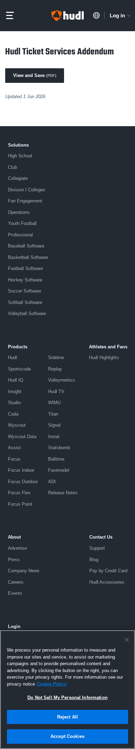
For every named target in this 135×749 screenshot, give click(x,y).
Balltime (56, 459)
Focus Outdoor (23, 481)
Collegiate (18, 178)
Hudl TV (56, 391)
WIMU (54, 402)
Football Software (25, 268)
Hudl (12, 357)
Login (14, 626)
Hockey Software (25, 279)
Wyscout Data (22, 436)
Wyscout (17, 425)
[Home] (67, 15)
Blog (93, 559)
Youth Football (22, 223)
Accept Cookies (67, 736)
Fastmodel (58, 470)
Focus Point (20, 504)
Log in (117, 15)
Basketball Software (28, 257)
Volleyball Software (27, 313)
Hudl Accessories (106, 582)
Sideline (56, 357)
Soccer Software (24, 291)
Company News (23, 570)
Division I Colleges (26, 189)
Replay (55, 369)
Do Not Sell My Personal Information (67, 697)
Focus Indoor (21, 470)
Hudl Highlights (104, 357)
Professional (20, 234)
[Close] (126, 639)
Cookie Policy (51, 684)
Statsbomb (59, 447)
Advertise (17, 548)
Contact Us (100, 537)
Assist (14, 447)
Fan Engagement (25, 200)
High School (20, 155)
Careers (16, 582)
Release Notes (63, 492)
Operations (19, 212)
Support (97, 548)
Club (12, 167)
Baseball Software (26, 246)
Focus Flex (19, 492)
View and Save (34, 75)
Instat (54, 436)
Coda (13, 414)
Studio (14, 402)
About (14, 537)
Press (14, 559)
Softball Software (25, 302)
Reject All (67, 717)
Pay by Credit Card (108, 570)
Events (15, 593)
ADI (52, 481)
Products (17, 346)
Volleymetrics (61, 380)
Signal (54, 425)
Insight (14, 391)
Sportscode (19, 369)
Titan (53, 414)
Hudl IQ (15, 380)
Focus (14, 459)
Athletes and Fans (108, 346)
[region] (67, 689)
